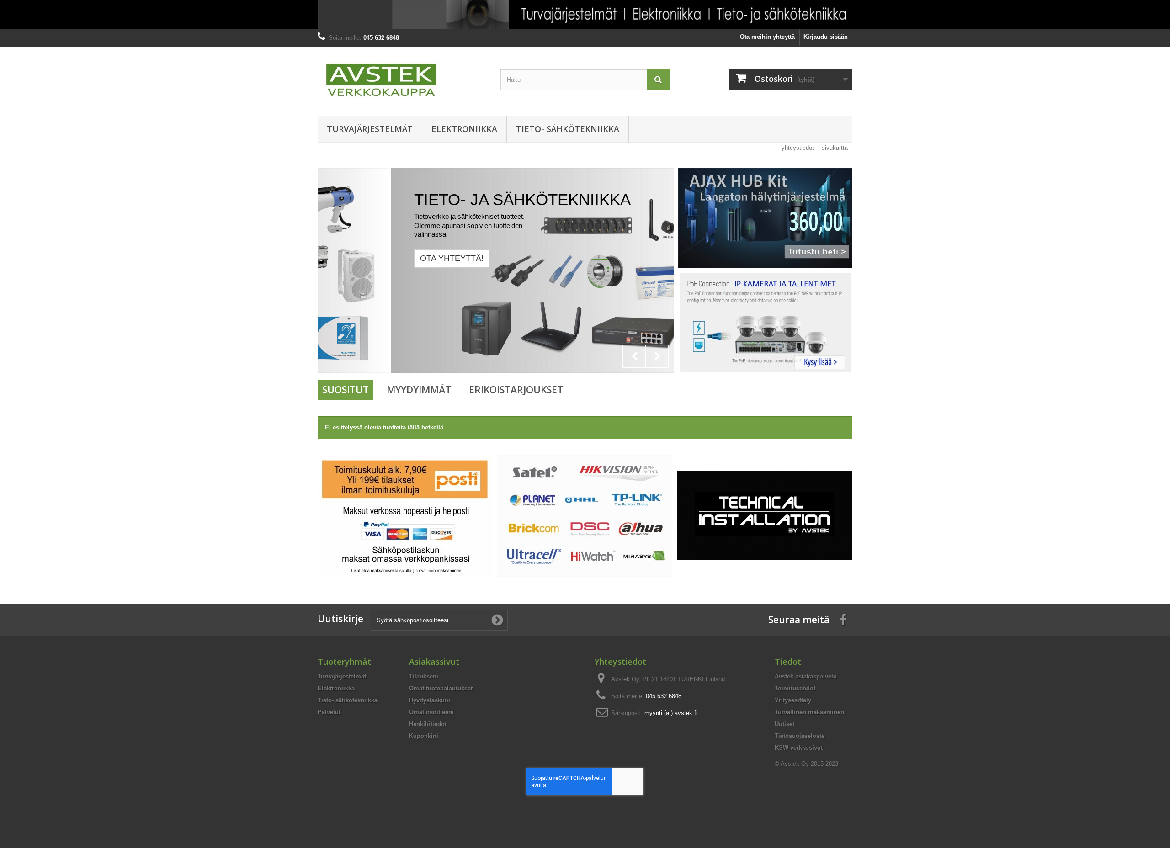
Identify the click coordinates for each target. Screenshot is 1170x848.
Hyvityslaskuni (429, 700)
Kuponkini (423, 735)
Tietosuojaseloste (799, 735)
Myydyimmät (419, 390)
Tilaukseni (423, 676)
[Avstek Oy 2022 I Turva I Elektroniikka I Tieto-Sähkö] (585, 14)
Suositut (345, 389)
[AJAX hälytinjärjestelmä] (765, 217)
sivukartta (835, 147)
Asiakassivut (434, 661)
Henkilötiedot (428, 724)
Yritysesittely (793, 700)
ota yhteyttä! (378, 258)
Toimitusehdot (795, 688)
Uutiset (784, 724)
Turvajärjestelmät (370, 128)
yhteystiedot (798, 147)
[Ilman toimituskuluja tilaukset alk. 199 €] (405, 515)
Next (657, 356)
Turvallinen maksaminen (809, 712)
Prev (634, 356)
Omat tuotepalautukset (441, 688)
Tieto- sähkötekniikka (567, 128)
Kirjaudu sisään (825, 36)
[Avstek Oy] (402, 79)
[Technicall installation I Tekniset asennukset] (764, 515)
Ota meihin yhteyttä (767, 36)
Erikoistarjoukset (516, 390)
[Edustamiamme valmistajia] (584, 515)
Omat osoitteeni (431, 712)
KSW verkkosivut (799, 747)
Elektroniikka (464, 128)
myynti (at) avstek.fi (670, 713)
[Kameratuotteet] (765, 322)
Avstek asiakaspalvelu (806, 676)
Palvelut (329, 712)
